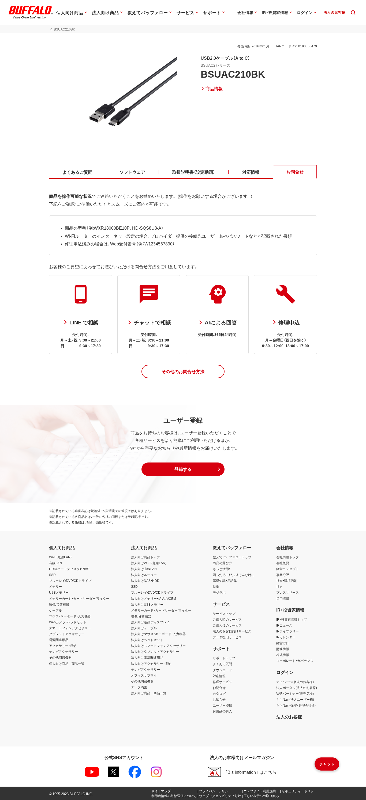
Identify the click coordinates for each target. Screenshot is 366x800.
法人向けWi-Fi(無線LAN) (148, 562)
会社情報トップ (287, 557)
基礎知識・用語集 (225, 580)
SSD (52, 574)
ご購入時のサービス (227, 619)
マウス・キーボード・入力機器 (70, 616)
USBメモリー (59, 592)
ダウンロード (222, 670)
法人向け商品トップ (145, 557)
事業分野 (282, 574)
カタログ (219, 693)
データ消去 (139, 687)
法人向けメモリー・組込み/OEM (153, 598)
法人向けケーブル (144, 627)
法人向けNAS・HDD (145, 580)
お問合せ (219, 687)
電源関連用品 (58, 639)
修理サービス (222, 681)
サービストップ (224, 613)
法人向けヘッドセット (147, 639)
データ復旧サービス (227, 637)
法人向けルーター (144, 574)
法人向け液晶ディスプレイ (150, 622)
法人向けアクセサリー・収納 (151, 663)
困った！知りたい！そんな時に (234, 574)
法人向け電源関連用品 (147, 657)
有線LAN (55, 562)
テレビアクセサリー (63, 651)
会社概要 (282, 562)
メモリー (55, 586)
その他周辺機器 (60, 657)
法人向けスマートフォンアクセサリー (158, 645)
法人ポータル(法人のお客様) (296, 687)
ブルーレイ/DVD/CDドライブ (70, 580)
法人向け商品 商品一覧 (148, 693)
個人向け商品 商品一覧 (66, 663)
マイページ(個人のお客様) (295, 681)
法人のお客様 (289, 716)
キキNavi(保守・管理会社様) (296, 705)
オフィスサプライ (144, 675)
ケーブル (55, 610)
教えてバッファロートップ (232, 557)
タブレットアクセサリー (66, 633)
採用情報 (282, 598)
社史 (279, 586)
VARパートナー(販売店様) (295, 693)
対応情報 (219, 675)
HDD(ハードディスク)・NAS (69, 568)
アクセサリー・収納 (62, 645)
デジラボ (219, 592)
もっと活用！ (221, 568)
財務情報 (282, 648)
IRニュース (284, 625)
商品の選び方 (222, 562)
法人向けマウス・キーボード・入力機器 (158, 633)
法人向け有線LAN (144, 568)
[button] (183, 371)
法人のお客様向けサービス (232, 631)
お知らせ (219, 699)
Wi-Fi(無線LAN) (60, 557)
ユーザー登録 (222, 705)
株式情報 (282, 654)
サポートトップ (224, 657)
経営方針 (282, 642)
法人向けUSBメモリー (147, 604)
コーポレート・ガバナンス (294, 660)
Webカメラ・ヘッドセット (67, 622)
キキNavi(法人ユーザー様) (295, 699)
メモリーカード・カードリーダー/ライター (79, 598)
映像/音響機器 (59, 604)
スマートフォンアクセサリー (70, 627)
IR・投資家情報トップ (291, 619)
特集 (216, 586)
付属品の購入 (222, 711)
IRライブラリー (287, 631)
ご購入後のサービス (227, 625)
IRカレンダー (286, 637)
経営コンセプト (287, 568)
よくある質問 (222, 663)
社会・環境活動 (286, 580)
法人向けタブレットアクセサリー (155, 651)
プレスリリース (287, 592)
